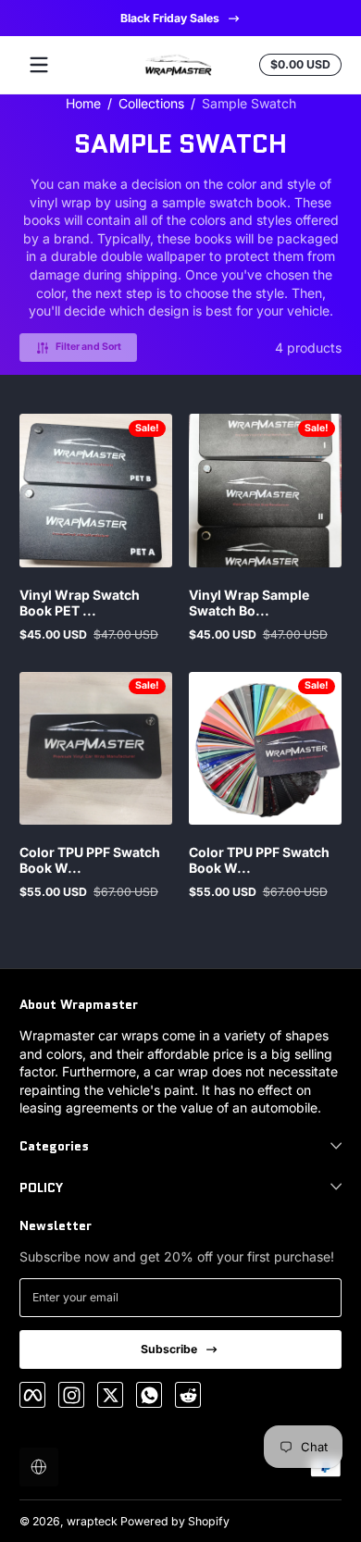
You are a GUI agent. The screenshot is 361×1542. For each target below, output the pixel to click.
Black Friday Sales (168, 18)
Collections (151, 103)
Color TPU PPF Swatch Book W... (89, 860)
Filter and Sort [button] (88, 347)
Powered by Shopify (175, 1521)
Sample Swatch (249, 103)
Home (83, 103)
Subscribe (169, 1349)
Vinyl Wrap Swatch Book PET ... (79, 602)
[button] (38, 1467)
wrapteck (92, 1521)
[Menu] (38, 64)
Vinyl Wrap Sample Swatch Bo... (249, 602)
